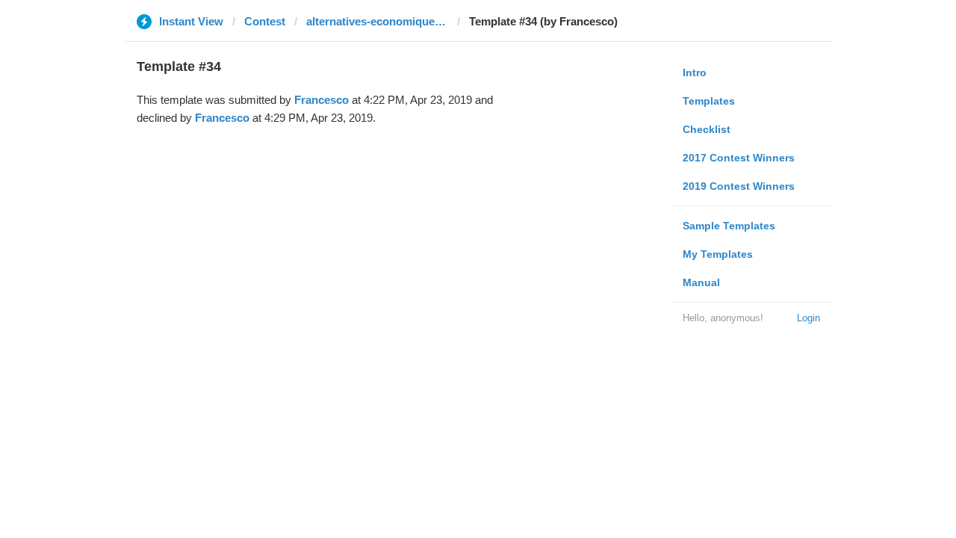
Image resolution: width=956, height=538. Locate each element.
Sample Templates (729, 226)
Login (808, 318)
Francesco (321, 99)
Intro (695, 72)
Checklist (706, 129)
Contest (264, 21)
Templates (709, 101)
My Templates (718, 254)
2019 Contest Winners (739, 186)
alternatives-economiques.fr (377, 21)
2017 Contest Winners (739, 158)
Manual (701, 282)
